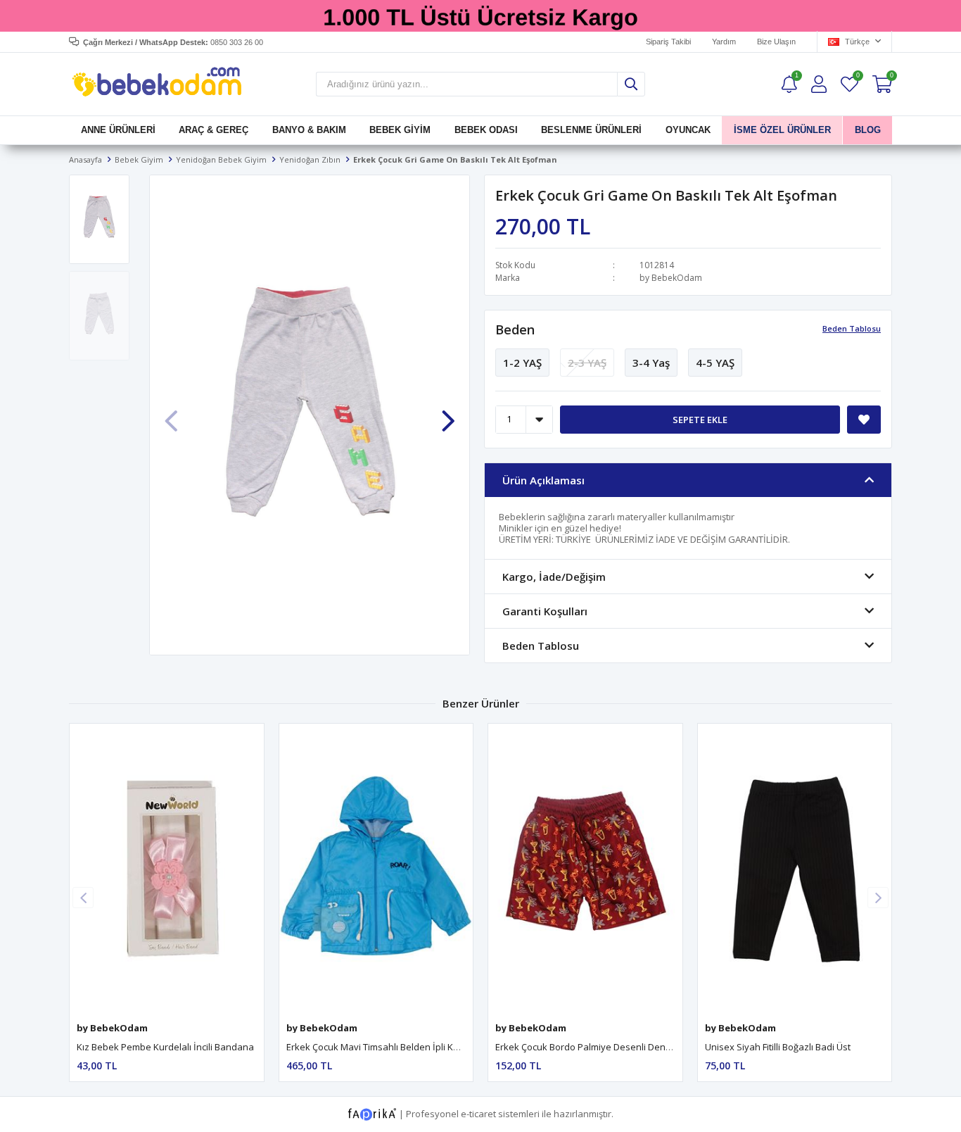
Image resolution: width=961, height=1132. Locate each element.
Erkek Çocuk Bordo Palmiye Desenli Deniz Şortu (596, 1046)
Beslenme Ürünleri (591, 130)
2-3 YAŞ (587, 363)
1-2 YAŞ (522, 363)
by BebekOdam (670, 278)
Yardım (724, 41)
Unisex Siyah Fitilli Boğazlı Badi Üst (778, 1046)
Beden (515, 329)
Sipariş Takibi (668, 41)
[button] (448, 413)
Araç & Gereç (213, 130)
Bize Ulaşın (776, 41)
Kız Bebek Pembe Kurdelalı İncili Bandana (165, 1046)
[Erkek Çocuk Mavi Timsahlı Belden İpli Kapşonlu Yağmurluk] (376, 869)
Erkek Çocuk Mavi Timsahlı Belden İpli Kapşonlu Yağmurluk (410, 1046)
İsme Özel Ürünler (782, 130)
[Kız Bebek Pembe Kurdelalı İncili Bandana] (167, 869)
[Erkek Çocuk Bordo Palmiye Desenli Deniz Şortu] (585, 869)
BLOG (867, 130)
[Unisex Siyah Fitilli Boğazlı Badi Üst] (795, 869)
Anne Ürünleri (118, 130)
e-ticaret (478, 1113)
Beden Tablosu (851, 328)
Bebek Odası (486, 130)
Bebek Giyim (400, 130)
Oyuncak (687, 130)
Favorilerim (857, 77)
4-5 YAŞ (715, 363)
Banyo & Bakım (309, 130)
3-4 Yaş (651, 363)
